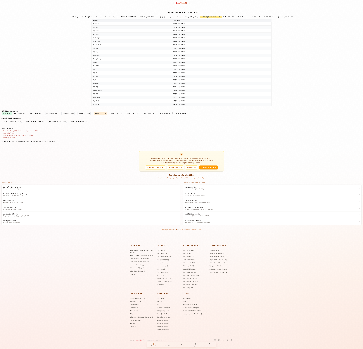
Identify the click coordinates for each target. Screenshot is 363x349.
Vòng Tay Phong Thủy (175, 167)
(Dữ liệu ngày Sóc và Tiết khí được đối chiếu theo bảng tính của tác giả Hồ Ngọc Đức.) (28, 141)
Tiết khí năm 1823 (68, 113)
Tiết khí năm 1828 (148, 113)
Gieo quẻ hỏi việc (8, 133)
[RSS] (227, 340)
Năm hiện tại (7, 113)
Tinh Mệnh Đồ (181, 3)
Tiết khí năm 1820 (19, 113)
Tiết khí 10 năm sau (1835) (57, 121)
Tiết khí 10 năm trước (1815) (12, 121)
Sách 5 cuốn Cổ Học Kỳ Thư (155, 167)
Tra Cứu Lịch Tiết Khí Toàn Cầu (211, 17)
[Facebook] (231, 340)
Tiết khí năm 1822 (52, 113)
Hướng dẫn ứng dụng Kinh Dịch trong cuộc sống (18, 135)
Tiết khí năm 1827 (132, 113)
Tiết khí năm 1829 (164, 113)
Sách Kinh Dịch (192, 167)
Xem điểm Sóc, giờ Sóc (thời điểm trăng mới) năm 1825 (20, 131)
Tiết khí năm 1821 (35, 113)
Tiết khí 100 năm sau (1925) (79, 121)
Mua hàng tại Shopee (207, 167)
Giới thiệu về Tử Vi (9, 138)
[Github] (219, 340)
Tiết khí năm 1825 (100, 113)
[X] (223, 340)
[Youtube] (215, 340)
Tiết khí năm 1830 (180, 113)
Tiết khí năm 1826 (116, 113)
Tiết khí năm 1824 (84, 113)
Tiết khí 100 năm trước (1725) (35, 121)
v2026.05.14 (158, 340)
